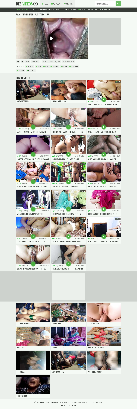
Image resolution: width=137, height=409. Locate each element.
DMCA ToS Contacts (68, 405)
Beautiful (74, 66)
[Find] (118, 3)
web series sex (92, 9)
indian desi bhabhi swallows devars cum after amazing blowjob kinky (54, 9)
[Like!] (18, 61)
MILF (46, 66)
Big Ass (21, 70)
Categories (69, 3)
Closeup (30, 66)
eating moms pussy (105, 9)
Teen (39, 66)
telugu (82, 9)
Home (46, 3)
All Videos (56, 3)
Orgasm (55, 66)
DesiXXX (27, 4)
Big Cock (31, 70)
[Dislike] (23, 61)
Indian (64, 66)
